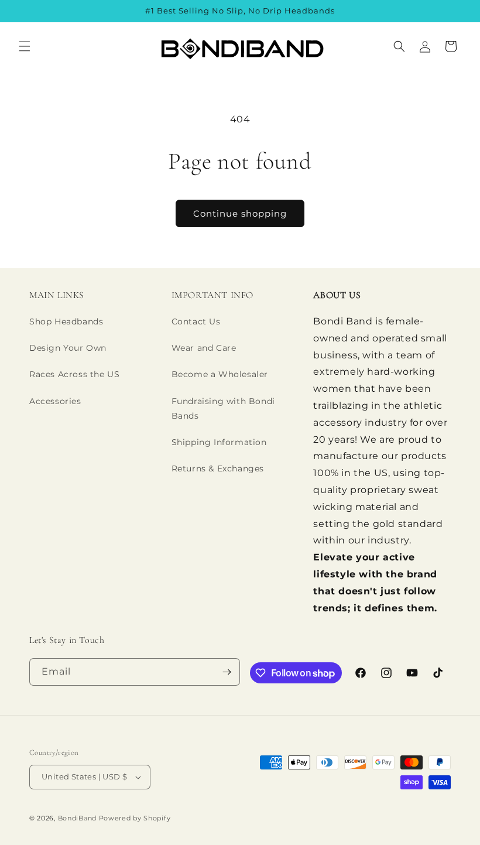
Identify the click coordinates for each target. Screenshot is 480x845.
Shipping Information (219, 442)
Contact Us (196, 321)
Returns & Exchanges (218, 468)
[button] (24, 46)
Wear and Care (204, 348)
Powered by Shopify (135, 818)
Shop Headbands (66, 321)
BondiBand (77, 818)
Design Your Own (68, 348)
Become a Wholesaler (220, 374)
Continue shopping (240, 213)
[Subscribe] (226, 672)
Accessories (55, 401)
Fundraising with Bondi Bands (223, 408)
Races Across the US (74, 374)
